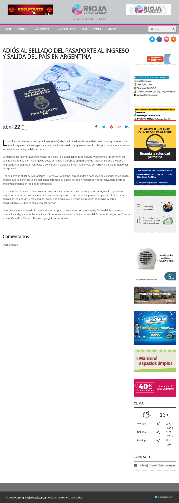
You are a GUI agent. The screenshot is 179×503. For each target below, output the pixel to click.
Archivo (97, 28)
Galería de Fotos (66, 28)
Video (84, 28)
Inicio (8, 28)
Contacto (112, 28)
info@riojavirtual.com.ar (158, 465)
